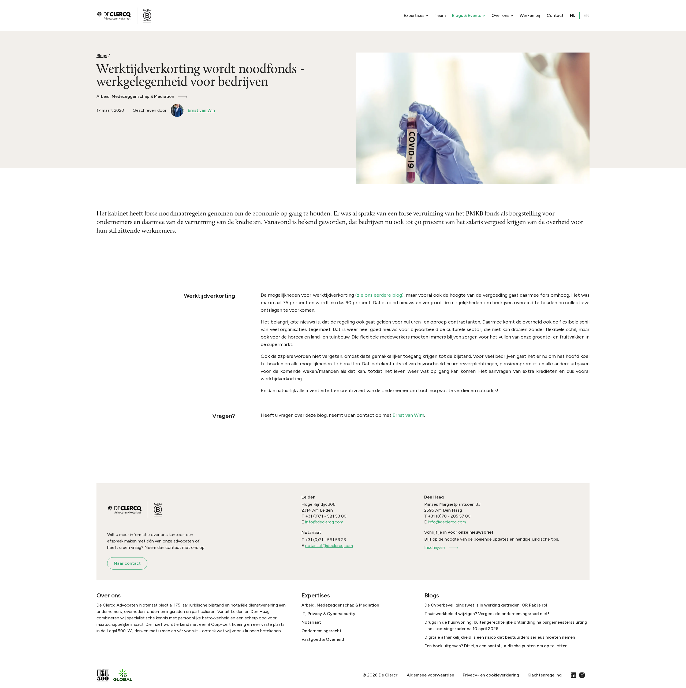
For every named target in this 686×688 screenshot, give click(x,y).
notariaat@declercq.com (329, 545)
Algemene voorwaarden (430, 675)
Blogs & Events (466, 15)
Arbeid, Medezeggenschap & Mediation (135, 96)
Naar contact (127, 563)
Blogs (101, 55)
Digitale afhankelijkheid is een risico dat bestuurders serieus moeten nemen (499, 637)
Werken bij (530, 15)
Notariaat (311, 622)
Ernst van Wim (408, 415)
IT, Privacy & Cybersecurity (328, 613)
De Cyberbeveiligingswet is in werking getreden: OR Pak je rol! (486, 605)
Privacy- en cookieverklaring (491, 675)
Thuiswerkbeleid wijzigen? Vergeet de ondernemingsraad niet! (486, 613)
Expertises (414, 15)
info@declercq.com (324, 522)
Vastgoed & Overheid (322, 639)
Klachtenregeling (545, 675)
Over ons (500, 15)
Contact (555, 15)
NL (573, 15)
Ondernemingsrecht (321, 630)
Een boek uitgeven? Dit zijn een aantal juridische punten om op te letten (496, 645)
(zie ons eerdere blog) (379, 295)
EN (586, 15)
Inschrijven (434, 547)
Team (440, 15)
